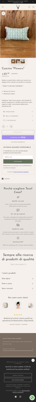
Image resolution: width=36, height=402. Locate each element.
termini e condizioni (18, 392)
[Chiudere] (33, 360)
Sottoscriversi (18, 380)
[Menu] (3, 7)
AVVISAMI (18, 161)
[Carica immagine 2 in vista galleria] (18, 61)
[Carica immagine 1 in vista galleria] (13, 61)
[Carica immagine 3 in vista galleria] (23, 61)
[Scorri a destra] (32, 2)
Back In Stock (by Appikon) (21, 172)
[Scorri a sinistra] (3, 2)
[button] (29, 7)
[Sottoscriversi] (32, 349)
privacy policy (26, 390)
